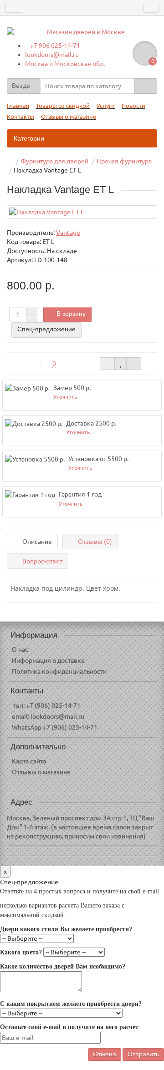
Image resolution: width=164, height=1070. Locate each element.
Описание (37, 541)
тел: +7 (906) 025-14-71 (46, 705)
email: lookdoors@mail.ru (48, 716)
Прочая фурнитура (124, 161)
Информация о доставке (48, 660)
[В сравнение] (133, 363)
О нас (20, 649)
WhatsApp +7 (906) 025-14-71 (54, 727)
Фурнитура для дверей (54, 161)
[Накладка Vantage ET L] (82, 212)
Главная (18, 105)
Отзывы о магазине (68, 116)
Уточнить (65, 397)
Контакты (20, 116)
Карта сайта (29, 761)
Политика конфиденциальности (59, 671)
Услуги (106, 105)
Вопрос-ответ (42, 561)
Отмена (104, 1054)
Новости (133, 105)
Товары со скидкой (63, 105)
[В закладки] (120, 363)
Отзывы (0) (95, 541)
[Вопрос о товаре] (107, 363)
